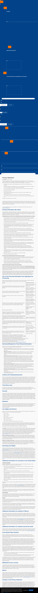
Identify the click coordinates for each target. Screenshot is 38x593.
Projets (3, 153)
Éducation (3, 162)
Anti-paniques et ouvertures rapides (6, 135)
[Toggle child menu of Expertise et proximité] (9, 47)
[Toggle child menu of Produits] (5, 8)
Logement (8, 78)
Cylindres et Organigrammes (5, 130)
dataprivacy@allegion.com (6, 207)
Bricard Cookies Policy (6, 592)
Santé (2, 160)
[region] (19, 590)
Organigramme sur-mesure (5, 145)
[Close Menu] (1, 2)
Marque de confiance (4, 147)
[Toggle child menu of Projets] (5, 73)
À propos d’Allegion (4, 150)
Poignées (3, 133)
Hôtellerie (8, 79)
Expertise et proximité (6, 141)
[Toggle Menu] (1, 114)
